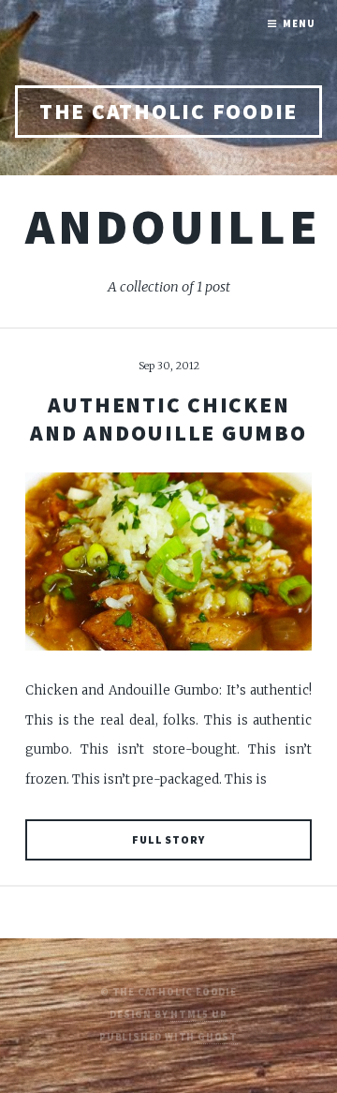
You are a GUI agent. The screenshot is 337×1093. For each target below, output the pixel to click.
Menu (299, 24)
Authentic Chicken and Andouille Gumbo (168, 418)
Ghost (218, 1037)
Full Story (168, 839)
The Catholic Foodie (168, 111)
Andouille (173, 226)
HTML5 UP (198, 1015)
